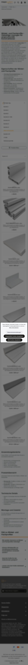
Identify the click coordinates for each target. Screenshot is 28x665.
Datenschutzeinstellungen (14, 332)
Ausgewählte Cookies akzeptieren (14, 336)
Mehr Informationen (14, 327)
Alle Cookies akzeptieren (14, 340)
